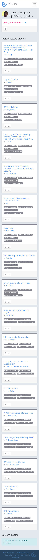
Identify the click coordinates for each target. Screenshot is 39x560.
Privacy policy (8, 555)
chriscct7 (9, 55)
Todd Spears (10, 489)
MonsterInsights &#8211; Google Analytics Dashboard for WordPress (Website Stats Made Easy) (18, 48)
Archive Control (11, 388)
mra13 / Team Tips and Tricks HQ (17, 366)
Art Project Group (12, 415)
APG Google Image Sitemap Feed (18, 437)
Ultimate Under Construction (17, 337)
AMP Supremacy (11, 486)
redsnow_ (9, 513)
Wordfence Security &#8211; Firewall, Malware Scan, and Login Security (19, 168)
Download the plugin (22, 552)
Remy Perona (10, 110)
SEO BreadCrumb (11, 511)
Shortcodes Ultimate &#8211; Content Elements (16, 199)
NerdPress (10, 285)
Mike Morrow (10, 340)
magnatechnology (12, 464)
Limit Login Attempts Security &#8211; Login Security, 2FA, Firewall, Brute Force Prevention (18, 136)
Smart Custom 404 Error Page (17, 283)
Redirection (9, 228)
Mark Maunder (11, 173)
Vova (7, 203)
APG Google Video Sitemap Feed (18, 413)
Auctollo (9, 258)
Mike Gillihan (10, 391)
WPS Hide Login (11, 107)
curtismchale (10, 315)
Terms (17, 555)
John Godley (10, 231)
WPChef (9, 141)
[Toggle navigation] (34, 4)
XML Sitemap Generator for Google (19, 255)
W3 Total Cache (11, 79)
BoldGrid (9, 82)
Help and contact (8, 552)
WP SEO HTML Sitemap (14, 462)
